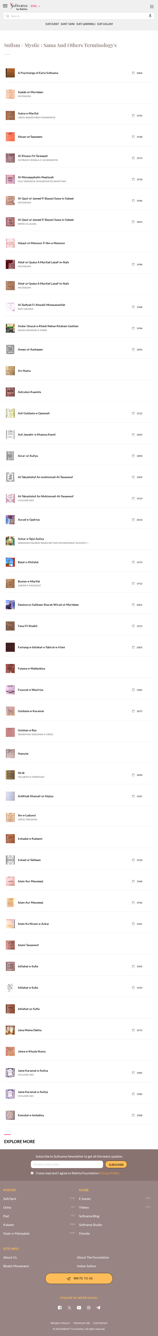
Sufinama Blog (89, 1216)
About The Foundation (93, 1257)
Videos (84, 1207)
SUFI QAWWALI (85, 24)
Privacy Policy (109, 1173)
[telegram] (98, 1307)
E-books (85, 1198)
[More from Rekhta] (152, 6)
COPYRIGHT (100, 1323)
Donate (84, 1233)
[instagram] (88, 1307)
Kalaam (8, 1224)
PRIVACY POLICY (60, 1323)
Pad (6, 1216)
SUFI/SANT (52, 24)
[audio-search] (150, 15)
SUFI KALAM (105, 24)
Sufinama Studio (90, 1224)
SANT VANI (68, 24)
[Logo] (18, 7)
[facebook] (59, 1307)
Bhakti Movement (16, 1266)
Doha (7, 1207)
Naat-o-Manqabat (16, 1233)
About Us (10, 1257)
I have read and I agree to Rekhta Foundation (77, 1173)
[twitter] (69, 1307)
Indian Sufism (86, 1266)
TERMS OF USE (81, 1323)
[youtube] (79, 1307)
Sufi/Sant (9, 1198)
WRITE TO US (83, 1278)
